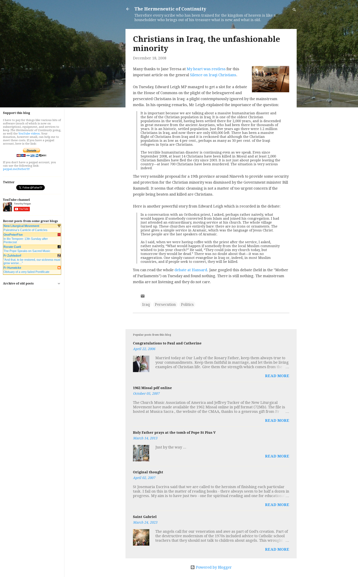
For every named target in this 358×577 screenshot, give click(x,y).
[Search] (294, 10)
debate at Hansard (191, 270)
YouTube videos (29, 133)
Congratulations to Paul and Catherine (167, 343)
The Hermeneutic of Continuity (170, 9)
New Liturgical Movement (21, 226)
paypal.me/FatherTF (16, 169)
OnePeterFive (13, 234)
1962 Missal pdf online (152, 388)
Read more (277, 376)
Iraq (146, 304)
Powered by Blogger (213, 567)
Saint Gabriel (145, 517)
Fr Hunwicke (12, 267)
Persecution (165, 304)
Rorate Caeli (12, 246)
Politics (187, 304)
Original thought (148, 472)
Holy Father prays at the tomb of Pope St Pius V (174, 432)
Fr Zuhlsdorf (12, 255)
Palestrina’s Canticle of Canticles (25, 230)
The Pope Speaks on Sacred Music (27, 251)
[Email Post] (142, 297)
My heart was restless (206, 69)
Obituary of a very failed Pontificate (26, 271)
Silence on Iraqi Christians (213, 75)
